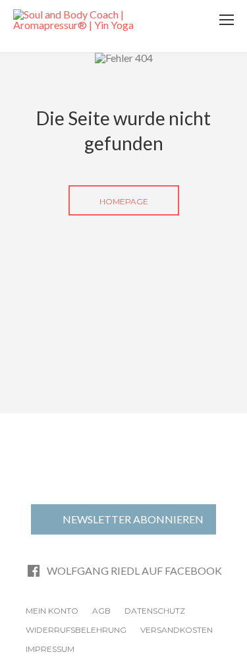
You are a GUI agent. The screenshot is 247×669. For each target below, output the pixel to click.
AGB (101, 611)
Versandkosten (176, 630)
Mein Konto (52, 611)
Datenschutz (154, 611)
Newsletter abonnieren (133, 519)
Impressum (50, 649)
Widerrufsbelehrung (76, 630)
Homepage (123, 201)
